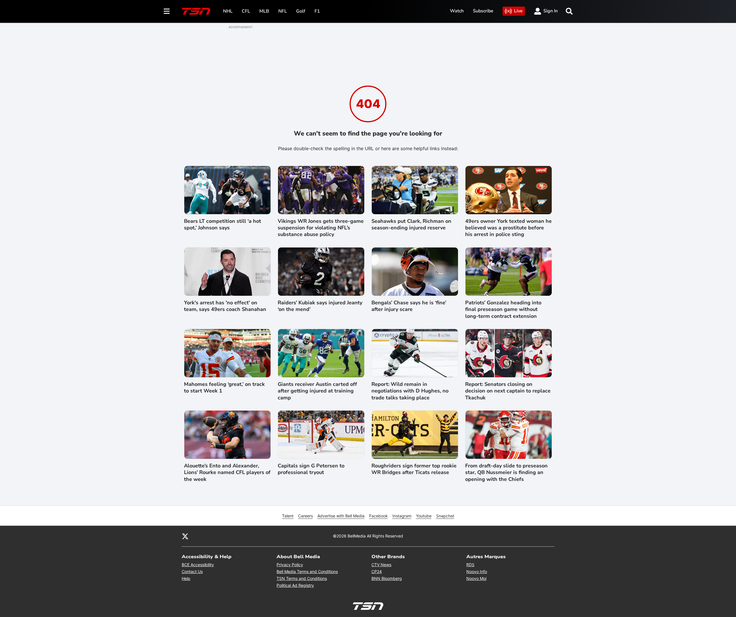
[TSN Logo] (196, 11)
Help (186, 578)
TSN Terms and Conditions (302, 578)
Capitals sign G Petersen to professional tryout (311, 469)
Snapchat (445, 515)
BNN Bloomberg (386, 578)
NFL (282, 11)
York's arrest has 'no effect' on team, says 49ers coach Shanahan (225, 306)
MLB (264, 11)
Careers (305, 515)
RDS (470, 564)
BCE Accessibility (198, 564)
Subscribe (483, 11)
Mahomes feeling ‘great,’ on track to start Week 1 (224, 387)
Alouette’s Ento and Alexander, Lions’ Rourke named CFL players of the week (227, 473)
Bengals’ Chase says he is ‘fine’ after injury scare (408, 306)
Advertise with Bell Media (341, 515)
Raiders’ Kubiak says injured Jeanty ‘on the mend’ (320, 306)
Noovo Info (476, 571)
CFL (246, 11)
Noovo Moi (476, 578)
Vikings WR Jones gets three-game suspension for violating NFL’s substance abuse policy (321, 228)
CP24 (376, 571)
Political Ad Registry (295, 585)
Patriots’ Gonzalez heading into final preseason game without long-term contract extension (503, 309)
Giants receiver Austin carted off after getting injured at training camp (317, 391)
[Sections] (166, 11)
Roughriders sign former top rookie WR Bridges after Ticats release (414, 469)
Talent (288, 515)
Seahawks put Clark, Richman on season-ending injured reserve (411, 224)
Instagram (401, 515)
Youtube (424, 515)
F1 (317, 11)
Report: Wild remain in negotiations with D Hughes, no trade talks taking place (409, 391)
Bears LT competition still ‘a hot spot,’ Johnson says (222, 224)
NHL (228, 11)
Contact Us (192, 571)
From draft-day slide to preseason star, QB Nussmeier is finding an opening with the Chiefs (506, 473)
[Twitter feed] (185, 536)
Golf (300, 11)
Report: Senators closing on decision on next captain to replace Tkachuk (508, 391)
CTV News (381, 564)
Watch (457, 11)
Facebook (378, 515)
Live (518, 11)
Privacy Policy (290, 564)
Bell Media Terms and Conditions (307, 571)
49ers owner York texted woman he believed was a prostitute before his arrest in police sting (508, 228)
